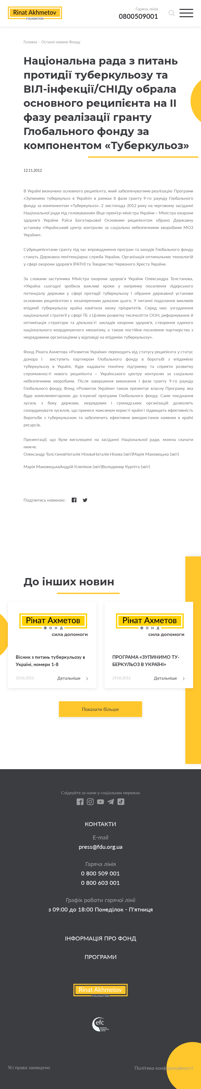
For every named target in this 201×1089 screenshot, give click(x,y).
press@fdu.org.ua (100, 846)
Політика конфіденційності (164, 1068)
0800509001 (138, 16)
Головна (30, 42)
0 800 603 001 (100, 882)
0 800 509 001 (100, 873)
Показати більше (100, 709)
